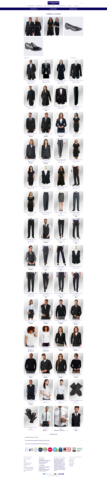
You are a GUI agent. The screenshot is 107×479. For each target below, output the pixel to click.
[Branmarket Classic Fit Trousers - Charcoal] (76, 216)
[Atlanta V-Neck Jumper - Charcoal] (60, 377)
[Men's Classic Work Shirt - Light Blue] (61, 403)
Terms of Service (72, 463)
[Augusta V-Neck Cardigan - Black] (76, 350)
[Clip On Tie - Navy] (75, 430)
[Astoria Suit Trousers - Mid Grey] (61, 242)
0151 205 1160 (42, 465)
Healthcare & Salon (49, 5)
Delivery (25, 465)
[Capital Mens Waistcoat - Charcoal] (45, 242)
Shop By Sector (61, 5)
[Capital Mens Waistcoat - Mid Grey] (47, 242)
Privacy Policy (71, 461)
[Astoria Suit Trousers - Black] (60, 242)
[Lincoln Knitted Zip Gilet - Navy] (44, 323)
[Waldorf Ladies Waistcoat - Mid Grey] (32, 269)
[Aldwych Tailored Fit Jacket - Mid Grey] (47, 136)
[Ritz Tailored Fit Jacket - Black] (31, 162)
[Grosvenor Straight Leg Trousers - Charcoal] (61, 270)
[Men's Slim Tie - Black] (43, 430)
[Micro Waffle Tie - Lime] (59, 430)
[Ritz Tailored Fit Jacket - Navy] (29, 162)
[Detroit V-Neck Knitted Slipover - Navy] (29, 404)
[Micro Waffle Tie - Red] (62, 430)
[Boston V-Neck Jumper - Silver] (47, 377)
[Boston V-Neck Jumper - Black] (46, 377)
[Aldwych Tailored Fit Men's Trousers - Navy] (75, 297)
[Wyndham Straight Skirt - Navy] (29, 323)
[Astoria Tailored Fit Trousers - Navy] (75, 243)
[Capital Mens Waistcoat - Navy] (44, 242)
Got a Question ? (42, 458)
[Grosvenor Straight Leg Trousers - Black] (45, 270)
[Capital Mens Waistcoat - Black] (46, 242)
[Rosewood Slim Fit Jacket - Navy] (59, 136)
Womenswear (31, 5)
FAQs (24, 460)
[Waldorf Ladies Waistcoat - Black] (31, 269)
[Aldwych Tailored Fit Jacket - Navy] (44, 136)
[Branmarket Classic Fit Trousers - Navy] (75, 216)
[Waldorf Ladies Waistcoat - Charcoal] (30, 269)
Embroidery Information (28, 463)
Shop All (70, 5)
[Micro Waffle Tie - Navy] (60, 430)
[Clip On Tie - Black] (76, 430)
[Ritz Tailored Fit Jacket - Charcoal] (30, 162)
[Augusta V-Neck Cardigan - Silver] (77, 350)
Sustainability (71, 464)
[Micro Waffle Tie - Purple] (61, 430)
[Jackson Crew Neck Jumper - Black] (29, 377)
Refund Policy (71, 460)
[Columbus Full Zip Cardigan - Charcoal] (62, 323)
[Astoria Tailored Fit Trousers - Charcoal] (76, 243)
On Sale (76, 5)
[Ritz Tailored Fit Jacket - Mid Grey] (32, 162)
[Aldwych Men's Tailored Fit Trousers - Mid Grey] (61, 297)
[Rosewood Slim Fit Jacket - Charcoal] (60, 136)
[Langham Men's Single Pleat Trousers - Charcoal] (46, 297)
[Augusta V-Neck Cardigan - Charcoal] (75, 350)
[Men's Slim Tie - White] (48, 430)
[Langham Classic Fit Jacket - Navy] (29, 136)
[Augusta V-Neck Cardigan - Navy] (74, 350)
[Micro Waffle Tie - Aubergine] (54, 430)
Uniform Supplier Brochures (28, 470)
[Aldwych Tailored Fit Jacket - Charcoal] (45, 136)
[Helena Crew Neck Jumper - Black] (77, 377)
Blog (24, 471)
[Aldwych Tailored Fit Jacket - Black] (46, 136)
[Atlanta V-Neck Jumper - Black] (61, 377)
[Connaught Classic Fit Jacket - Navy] (44, 163)
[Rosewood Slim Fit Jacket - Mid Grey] (62, 136)
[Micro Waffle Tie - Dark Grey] (58, 430)
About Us (25, 461)
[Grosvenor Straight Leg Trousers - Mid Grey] (46, 270)
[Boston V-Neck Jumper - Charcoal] (45, 377)
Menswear (39, 5)
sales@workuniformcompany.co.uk (44, 460)
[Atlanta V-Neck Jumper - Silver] (62, 377)
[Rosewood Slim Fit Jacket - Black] (61, 136)
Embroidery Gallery (27, 464)
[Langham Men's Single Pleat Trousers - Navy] (45, 297)
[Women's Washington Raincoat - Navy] (45, 110)
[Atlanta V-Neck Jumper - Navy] (59, 377)
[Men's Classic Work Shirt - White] (60, 403)
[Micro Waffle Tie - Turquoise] (67, 430)
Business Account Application (29, 467)
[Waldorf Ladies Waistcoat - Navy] (29, 269)
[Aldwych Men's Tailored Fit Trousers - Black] (60, 297)
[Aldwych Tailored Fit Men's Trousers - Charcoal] (76, 297)
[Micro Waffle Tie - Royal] (63, 430)
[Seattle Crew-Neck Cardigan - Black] (62, 350)
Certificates (71, 465)
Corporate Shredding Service (28, 468)
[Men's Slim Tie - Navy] (44, 430)
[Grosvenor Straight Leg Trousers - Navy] (60, 270)
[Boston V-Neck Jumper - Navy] (44, 377)
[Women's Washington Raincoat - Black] (46, 110)
